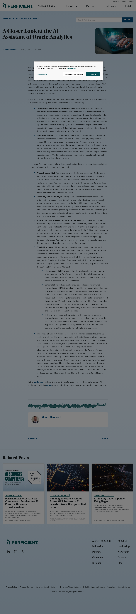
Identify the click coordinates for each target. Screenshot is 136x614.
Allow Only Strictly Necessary (73, 74)
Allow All (93, 74)
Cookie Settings (42, 74)
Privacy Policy (71, 68)
